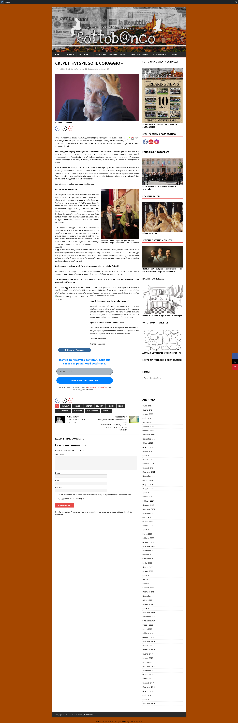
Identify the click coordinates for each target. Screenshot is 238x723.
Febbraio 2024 (148, 501)
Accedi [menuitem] (7, 2)
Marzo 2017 (147, 679)
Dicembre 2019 (148, 641)
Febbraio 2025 (148, 463)
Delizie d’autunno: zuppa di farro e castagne (162, 315)
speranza (106, 411)
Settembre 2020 (148, 621)
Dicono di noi (159, 54)
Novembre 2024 (148, 476)
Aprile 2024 (146, 492)
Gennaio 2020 (148, 637)
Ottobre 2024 (147, 480)
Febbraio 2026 (148, 426)
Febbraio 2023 (148, 538)
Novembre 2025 (148, 439)
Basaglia (65, 406)
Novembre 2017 (148, 670)
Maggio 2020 (147, 625)
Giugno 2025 (147, 447)
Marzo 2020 (147, 629)
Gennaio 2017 (148, 683)
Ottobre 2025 (147, 443)
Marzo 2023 (147, 534)
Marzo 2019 (147, 645)
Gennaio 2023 (148, 542)
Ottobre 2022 (147, 554)
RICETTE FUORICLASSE (153, 278)
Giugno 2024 (147, 484)
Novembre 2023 (148, 513)
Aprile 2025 (146, 455)
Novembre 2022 (148, 550)
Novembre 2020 (148, 617)
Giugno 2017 (147, 674)
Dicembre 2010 (148, 703)
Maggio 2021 (147, 604)
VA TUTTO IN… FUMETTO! (155, 322)
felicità (99, 406)
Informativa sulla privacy (98, 387)
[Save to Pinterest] (70, 128)
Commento (59, 454)
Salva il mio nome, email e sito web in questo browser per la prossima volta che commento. (95, 495)
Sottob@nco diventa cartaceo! (160, 61)
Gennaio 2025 (148, 468)
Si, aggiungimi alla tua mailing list (71, 498)
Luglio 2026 (147, 406)
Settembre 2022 (148, 559)
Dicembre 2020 (148, 612)
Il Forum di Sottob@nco (152, 378)
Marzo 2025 (147, 459)
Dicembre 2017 (148, 666)
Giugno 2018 (147, 654)
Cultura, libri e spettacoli (97, 69)
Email (57, 480)
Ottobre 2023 (147, 517)
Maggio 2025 (147, 451)
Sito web (58, 487)
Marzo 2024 (147, 496)
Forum (174, 54)
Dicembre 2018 (148, 650)
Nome (57, 473)
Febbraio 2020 (148, 633)
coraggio (78, 406)
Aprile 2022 (146, 575)
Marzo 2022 (147, 579)
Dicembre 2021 (148, 592)
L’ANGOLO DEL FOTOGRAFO (155, 152)
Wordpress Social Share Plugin (108, 721)
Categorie (84, 54)
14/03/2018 (63, 69)
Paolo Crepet (92, 411)
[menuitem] (2, 2)
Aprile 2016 (146, 695)
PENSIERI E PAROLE (151, 196)
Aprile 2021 (146, 608)
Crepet (89, 406)
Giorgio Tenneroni (77, 69)
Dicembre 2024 (148, 472)
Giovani (110, 406)
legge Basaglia (63, 411)
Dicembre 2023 (148, 509)
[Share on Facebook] (57, 128)
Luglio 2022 (147, 563)
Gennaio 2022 (148, 588)
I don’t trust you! (149, 233)
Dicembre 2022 (148, 546)
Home (57, 54)
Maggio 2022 (147, 571)
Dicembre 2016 (148, 687)
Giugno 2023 (147, 521)
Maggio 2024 (147, 488)
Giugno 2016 (147, 691)
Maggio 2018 (147, 658)
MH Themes (88, 715)
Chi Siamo (69, 54)
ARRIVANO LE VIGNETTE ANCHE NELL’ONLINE (161, 353)
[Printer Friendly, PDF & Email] (132, 138)
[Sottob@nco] (119, 50)
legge (120, 406)
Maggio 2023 (147, 525)
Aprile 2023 (146, 530)
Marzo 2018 (147, 662)
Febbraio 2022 (148, 583)
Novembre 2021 (148, 596)
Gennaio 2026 (148, 430)
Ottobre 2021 (147, 600)
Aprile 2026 (146, 418)
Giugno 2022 (147, 567)
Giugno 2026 (147, 410)
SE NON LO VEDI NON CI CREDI (157, 240)
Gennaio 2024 (148, 505)
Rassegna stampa (139, 54)
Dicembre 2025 (148, 434)
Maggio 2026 (147, 414)
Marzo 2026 (147, 422)
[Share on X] (64, 128)
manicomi (78, 411)
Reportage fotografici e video (110, 54)
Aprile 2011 (146, 699)
